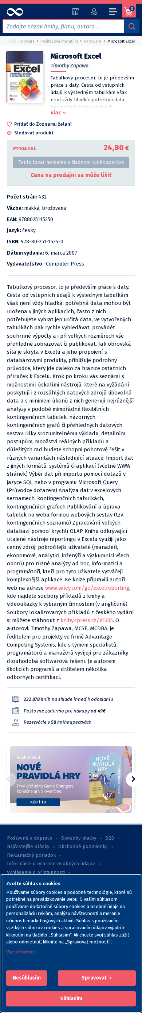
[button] (26, 978)
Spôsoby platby (78, 838)
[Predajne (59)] (75, 11)
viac (56, 112)
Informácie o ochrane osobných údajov (51, 864)
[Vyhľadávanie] (131, 26)
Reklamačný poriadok (31, 855)
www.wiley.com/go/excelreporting (87, 588)
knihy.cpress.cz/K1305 (86, 620)
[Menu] (113, 13)
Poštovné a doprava (29, 838)
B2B (109, 838)
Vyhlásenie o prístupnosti (36, 872)
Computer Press (65, 264)
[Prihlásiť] (93, 11)
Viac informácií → (24, 952)
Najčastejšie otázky (28, 846)
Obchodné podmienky (83, 846)
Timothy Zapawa (69, 66)
